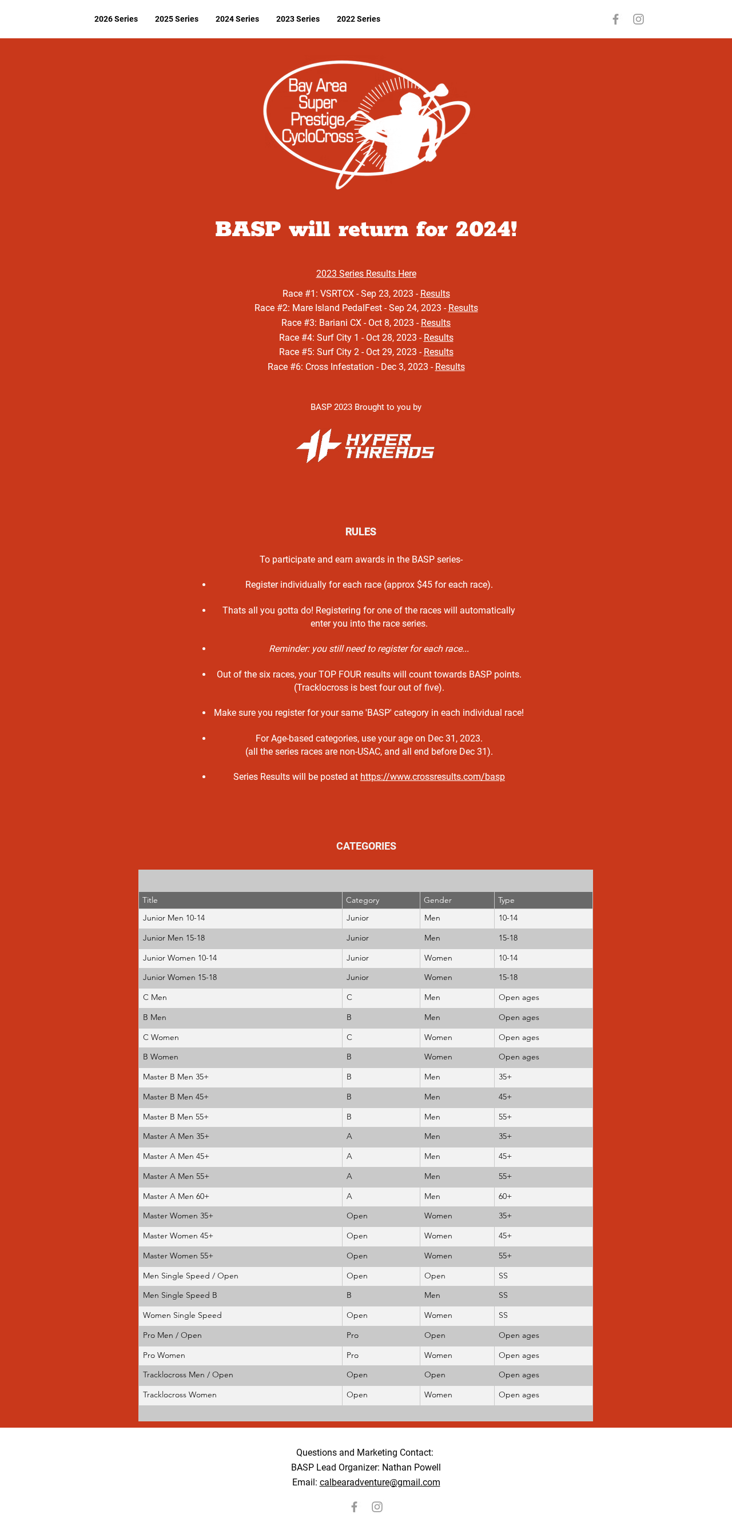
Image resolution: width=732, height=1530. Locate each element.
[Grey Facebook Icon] (615, 19)
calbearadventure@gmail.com (380, 1482)
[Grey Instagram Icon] (638, 19)
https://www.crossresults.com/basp (432, 776)
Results (435, 293)
